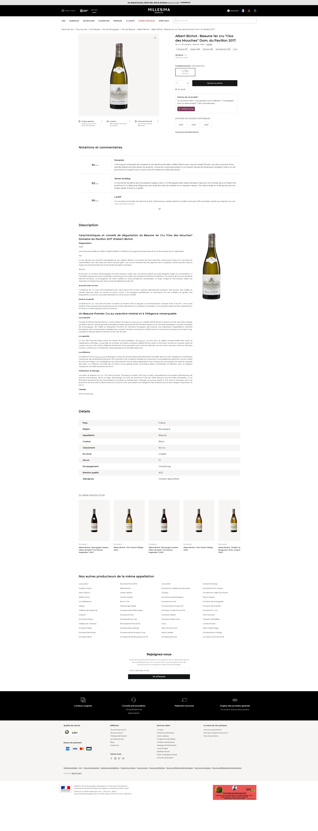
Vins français (94, 29)
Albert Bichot (143, 29)
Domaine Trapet (85, 628)
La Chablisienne (85, 601)
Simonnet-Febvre (86, 619)
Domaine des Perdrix (87, 632)
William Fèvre (84, 597)
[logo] (159, 10)
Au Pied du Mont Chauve (213, 588)
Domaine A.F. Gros (210, 610)
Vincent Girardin (126, 597)
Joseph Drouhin (85, 588)
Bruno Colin (125, 601)
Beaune (196, 44)
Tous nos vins (81, 29)
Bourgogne (186, 44)
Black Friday (77, 773)
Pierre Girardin (208, 597)
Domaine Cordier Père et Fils (173, 610)
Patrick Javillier (167, 632)
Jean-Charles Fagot (211, 628)
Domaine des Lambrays (129, 628)
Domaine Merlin (85, 637)
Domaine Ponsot (127, 615)
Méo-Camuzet (209, 615)
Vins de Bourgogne (110, 29)
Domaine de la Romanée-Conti (132, 632)
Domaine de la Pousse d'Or (172, 606)
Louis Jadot (166, 584)
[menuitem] (63, 20)
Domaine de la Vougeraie (213, 601)
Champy (164, 593)
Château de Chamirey (88, 624)
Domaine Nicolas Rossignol (172, 597)
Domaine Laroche (168, 601)
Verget (81, 606)
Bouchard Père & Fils (128, 584)
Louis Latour (83, 584)
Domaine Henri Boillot (212, 606)
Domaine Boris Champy (212, 632)
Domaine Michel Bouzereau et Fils (134, 637)
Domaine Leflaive (168, 615)
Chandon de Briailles (211, 619)
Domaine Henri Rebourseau (131, 610)
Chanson (82, 615)
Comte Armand (209, 624)
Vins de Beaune (128, 29)
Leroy (163, 624)
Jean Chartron (84, 593)
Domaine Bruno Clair (128, 619)
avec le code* (153, 2)
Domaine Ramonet (169, 637)
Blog (112, 742)
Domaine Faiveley (210, 584)
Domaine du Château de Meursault (175, 588)
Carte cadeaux (163, 736)
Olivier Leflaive (126, 593)
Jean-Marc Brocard (169, 628)
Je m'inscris (159, 676)
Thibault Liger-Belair (128, 606)
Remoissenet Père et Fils (130, 624)
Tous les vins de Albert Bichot (187, 132)
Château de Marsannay (88, 610)
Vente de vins (67, 29)
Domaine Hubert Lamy (170, 619)
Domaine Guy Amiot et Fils (213, 637)
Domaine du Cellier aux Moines (215, 593)
